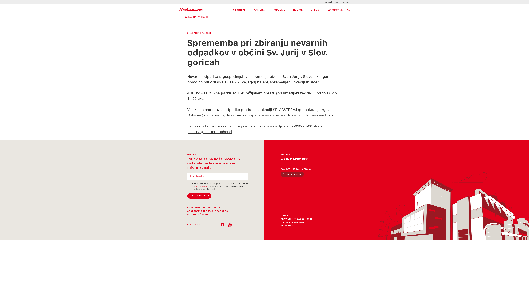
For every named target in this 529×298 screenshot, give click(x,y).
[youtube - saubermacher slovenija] (230, 224)
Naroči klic (294, 174)
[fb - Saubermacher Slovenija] (222, 224)
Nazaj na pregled (196, 17)
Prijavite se (199, 196)
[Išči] (348, 9)
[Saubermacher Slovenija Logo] (191, 9)
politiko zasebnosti (200, 186)
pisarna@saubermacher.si (209, 132)
